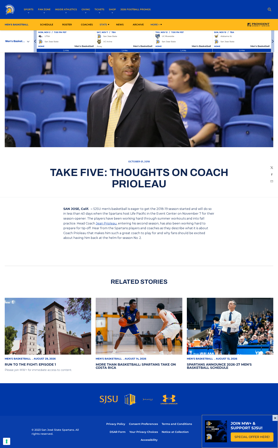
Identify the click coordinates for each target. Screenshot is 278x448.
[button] (35, 41)
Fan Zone (44, 9)
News (120, 24)
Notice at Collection (175, 432)
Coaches (87, 24)
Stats (103, 24)
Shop (112, 9)
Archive (138, 24)
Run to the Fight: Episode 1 (30, 364)
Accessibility (149, 440)
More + (155, 24)
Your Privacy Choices (143, 432)
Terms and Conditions (177, 424)
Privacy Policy (115, 424)
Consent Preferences (143, 424)
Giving (86, 9)
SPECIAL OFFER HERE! (254, 438)
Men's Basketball (18, 358)
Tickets (99, 9)
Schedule (46, 24)
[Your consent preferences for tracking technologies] (6, 441)
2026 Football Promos (135, 9)
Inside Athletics (66, 9)
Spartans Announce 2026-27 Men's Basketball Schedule (219, 366)
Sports (28, 9)
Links (66, 50)
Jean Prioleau (106, 223)
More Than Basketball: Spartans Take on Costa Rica (136, 366)
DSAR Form (118, 432)
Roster (67, 24)
